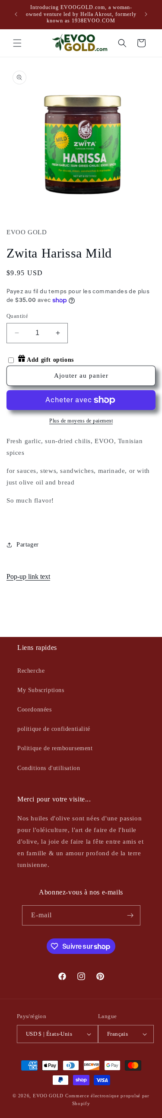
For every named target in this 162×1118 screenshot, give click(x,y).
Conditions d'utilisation (48, 768)
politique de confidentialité (53, 729)
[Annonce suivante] (146, 14)
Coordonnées (34, 709)
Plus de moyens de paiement (81, 421)
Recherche (30, 671)
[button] (17, 43)
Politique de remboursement (55, 748)
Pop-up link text (28, 576)
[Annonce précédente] (15, 14)
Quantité (17, 316)
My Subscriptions (40, 690)
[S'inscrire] (130, 915)
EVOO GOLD (48, 1095)
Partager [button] (27, 544)
